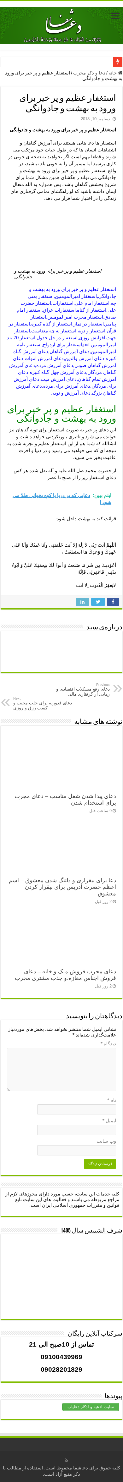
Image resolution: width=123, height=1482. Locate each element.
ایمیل (109, 1120)
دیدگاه (108, 1043)
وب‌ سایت (106, 1141)
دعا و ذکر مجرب (89, 72)
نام (111, 1100)
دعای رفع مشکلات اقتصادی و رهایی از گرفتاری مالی (83, 690)
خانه (113, 72)
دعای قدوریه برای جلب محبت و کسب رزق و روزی (42, 703)
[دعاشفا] (61, 24)
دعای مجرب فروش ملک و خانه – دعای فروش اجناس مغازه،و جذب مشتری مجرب (65, 974)
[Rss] (66, 1460)
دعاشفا (80, 1467)
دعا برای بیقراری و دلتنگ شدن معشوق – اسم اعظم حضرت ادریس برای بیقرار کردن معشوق (62, 887)
